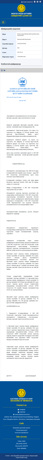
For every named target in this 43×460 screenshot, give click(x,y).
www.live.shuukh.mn (21, 432)
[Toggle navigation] (3, 22)
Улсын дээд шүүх (21, 430)
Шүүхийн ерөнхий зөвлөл (21, 428)
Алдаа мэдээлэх (27, 2)
